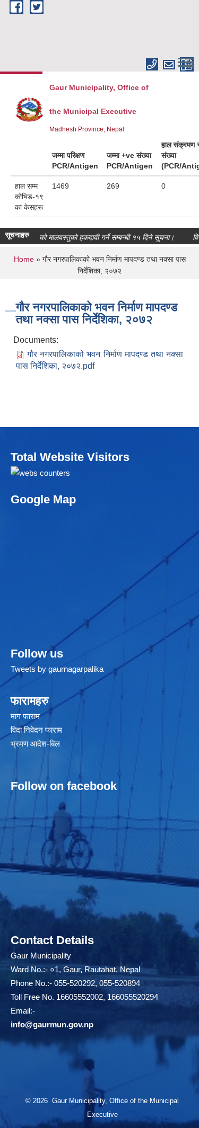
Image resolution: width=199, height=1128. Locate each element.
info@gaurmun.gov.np (52, 1024)
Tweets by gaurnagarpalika (57, 668)
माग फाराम (25, 716)
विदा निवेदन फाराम (36, 729)
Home (24, 259)
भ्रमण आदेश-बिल (35, 743)
